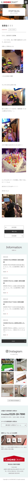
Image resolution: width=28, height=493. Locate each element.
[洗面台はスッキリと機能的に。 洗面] (20, 391)
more (13, 341)
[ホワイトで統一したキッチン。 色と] (7, 391)
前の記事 (14, 227)
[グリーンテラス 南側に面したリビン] (7, 365)
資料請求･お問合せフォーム (13, 425)
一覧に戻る (14, 231)
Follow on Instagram (14, 400)
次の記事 (14, 236)
